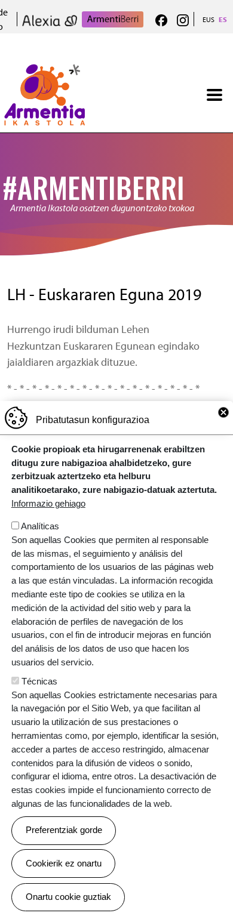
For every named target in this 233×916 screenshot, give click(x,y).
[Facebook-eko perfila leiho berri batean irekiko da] (161, 19)
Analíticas (40, 526)
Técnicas (39, 681)
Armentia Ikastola (44, 70)
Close (223, 412)
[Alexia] (49, 19)
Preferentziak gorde (64, 830)
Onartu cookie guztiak (68, 897)
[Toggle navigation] (214, 95)
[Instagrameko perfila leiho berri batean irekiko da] (183, 19)
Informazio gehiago (48, 503)
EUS (208, 19)
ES (223, 19)
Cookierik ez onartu (64, 863)
